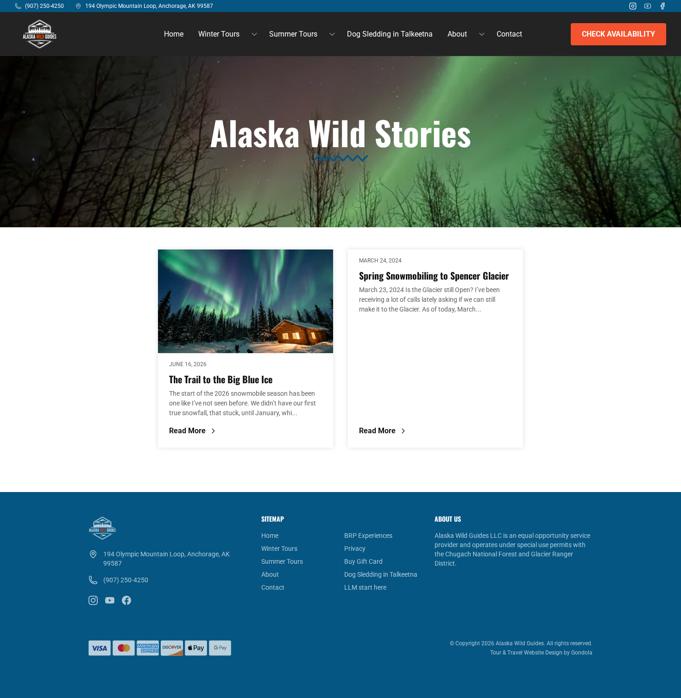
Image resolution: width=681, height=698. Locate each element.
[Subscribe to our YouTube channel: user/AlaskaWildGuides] (109, 600)
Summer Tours (282, 561)
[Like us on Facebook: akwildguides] (126, 600)
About (270, 574)
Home (173, 34)
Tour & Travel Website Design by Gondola (541, 652)
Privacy (355, 548)
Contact (509, 34)
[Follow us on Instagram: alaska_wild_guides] (93, 600)
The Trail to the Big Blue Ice (220, 379)
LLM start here (365, 587)
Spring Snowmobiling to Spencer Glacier (434, 275)
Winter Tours (279, 548)
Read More (217, 431)
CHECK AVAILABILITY (618, 34)
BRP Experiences (368, 535)
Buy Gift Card (363, 561)
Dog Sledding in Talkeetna (390, 34)
